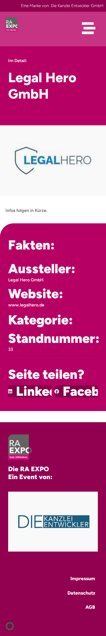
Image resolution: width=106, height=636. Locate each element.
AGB (90, 607)
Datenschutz (81, 593)
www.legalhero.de (26, 305)
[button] (30, 391)
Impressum (82, 578)
